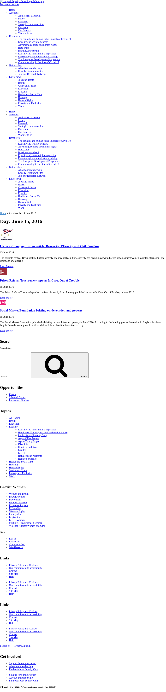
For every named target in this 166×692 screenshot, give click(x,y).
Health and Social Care (30, 94)
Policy (21, 18)
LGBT (21, 453)
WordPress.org (16, 547)
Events (12, 394)
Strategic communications (31, 24)
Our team (23, 27)
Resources (14, 36)
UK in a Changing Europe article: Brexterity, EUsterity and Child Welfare (49, 246)
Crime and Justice (27, 85)
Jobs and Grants (17, 397)
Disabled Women (18, 502)
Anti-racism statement (29, 15)
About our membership (30, 68)
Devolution (15, 499)
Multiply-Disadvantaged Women (25, 523)
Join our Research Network (32, 74)
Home (12, 9)
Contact (13, 570)
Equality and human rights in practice (37, 53)
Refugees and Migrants (30, 455)
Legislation (14, 517)
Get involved (15, 65)
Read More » (6, 266)
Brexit (21, 82)
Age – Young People (28, 441)
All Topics (14, 417)
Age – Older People (28, 438)
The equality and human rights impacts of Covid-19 (44, 39)
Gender (22, 450)
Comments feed (17, 544)
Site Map (13, 573)
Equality (22, 91)
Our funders (24, 30)
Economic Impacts (18, 505)
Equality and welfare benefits (33, 42)
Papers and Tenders (19, 400)
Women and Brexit (18, 493)
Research (23, 21)
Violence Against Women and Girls (27, 525)
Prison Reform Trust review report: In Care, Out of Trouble (39, 280)
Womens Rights (17, 511)
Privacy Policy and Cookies (23, 565)
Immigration (15, 514)
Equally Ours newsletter (30, 71)
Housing (22, 97)
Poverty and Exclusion (29, 103)
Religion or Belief (27, 458)
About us (13, 12)
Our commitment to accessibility (25, 568)
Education (23, 88)
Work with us (25, 33)
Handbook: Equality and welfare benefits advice (42, 432)
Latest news (15, 77)
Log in (12, 538)
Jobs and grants (26, 79)
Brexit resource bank (28, 50)
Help (11, 576)
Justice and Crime (18, 470)
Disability (23, 444)
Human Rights (25, 100)
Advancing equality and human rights (37, 44)
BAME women (17, 496)
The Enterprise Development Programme (39, 59)
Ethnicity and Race (28, 447)
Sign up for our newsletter (22, 663)
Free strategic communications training (38, 56)
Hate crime (23, 47)
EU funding (15, 508)
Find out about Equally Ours (23, 669)
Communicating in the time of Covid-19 (38, 62)
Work (21, 106)
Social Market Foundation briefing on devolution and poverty (41, 310)
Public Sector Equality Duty (32, 435)
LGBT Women (17, 520)
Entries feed (15, 541)
